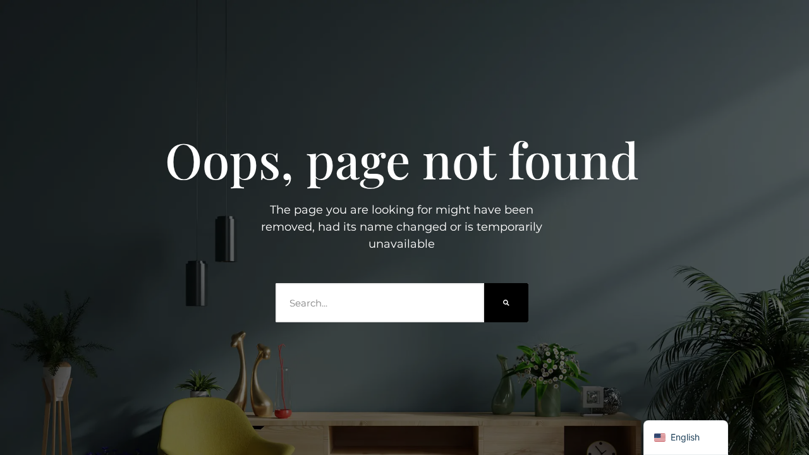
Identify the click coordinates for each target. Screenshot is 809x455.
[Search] (506, 302)
